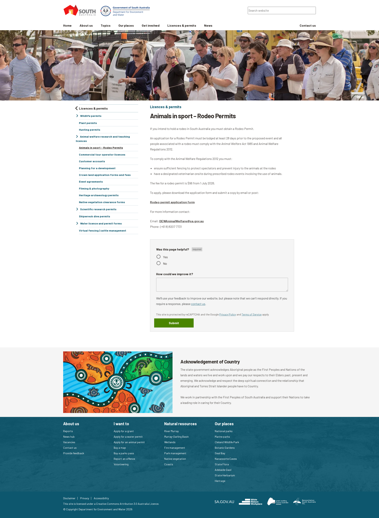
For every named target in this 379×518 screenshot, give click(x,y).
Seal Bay (220, 453)
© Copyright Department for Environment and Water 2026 (97, 509)
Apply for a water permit (128, 436)
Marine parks (222, 436)
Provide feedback (73, 453)
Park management (175, 453)
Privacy (84, 498)
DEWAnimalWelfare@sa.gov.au (181, 221)
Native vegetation (175, 458)
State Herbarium (225, 475)
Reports (68, 431)
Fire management (174, 447)
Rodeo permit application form (172, 202)
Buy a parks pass (124, 453)
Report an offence (124, 458)
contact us (198, 304)
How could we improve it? (174, 274)
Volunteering (121, 464)
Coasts (168, 464)
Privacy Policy (227, 314)
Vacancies (69, 442)
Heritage (220, 480)
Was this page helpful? (173, 249)
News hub (69, 436)
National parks (224, 431)
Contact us (70, 447)
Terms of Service (252, 314)
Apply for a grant (124, 431)
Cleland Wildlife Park (227, 442)
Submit (174, 323)
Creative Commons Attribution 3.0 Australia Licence (127, 503)
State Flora (222, 464)
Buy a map (120, 447)
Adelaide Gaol (223, 469)
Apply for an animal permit (129, 442)
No (165, 263)
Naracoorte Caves (226, 458)
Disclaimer (69, 498)
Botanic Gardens (225, 447)
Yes (165, 257)
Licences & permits (165, 107)
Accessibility (101, 498)
